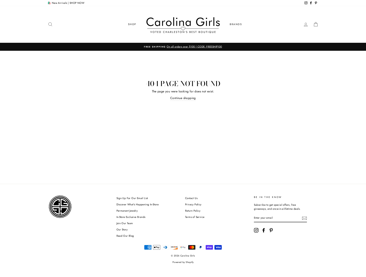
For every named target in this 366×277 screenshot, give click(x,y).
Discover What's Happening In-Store (137, 204)
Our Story (122, 229)
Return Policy (192, 211)
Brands (236, 24)
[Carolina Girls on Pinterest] (271, 230)
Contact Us (191, 198)
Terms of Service (194, 217)
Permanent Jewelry (127, 211)
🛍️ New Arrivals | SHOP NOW (66, 3)
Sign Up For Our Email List (132, 198)
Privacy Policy (193, 204)
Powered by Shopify (183, 262)
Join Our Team (124, 223)
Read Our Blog (125, 236)
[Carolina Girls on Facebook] (263, 230)
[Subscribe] (304, 218)
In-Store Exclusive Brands (130, 217)
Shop (132, 24)
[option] (183, 47)
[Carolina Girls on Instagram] (256, 230)
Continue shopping (183, 98)
